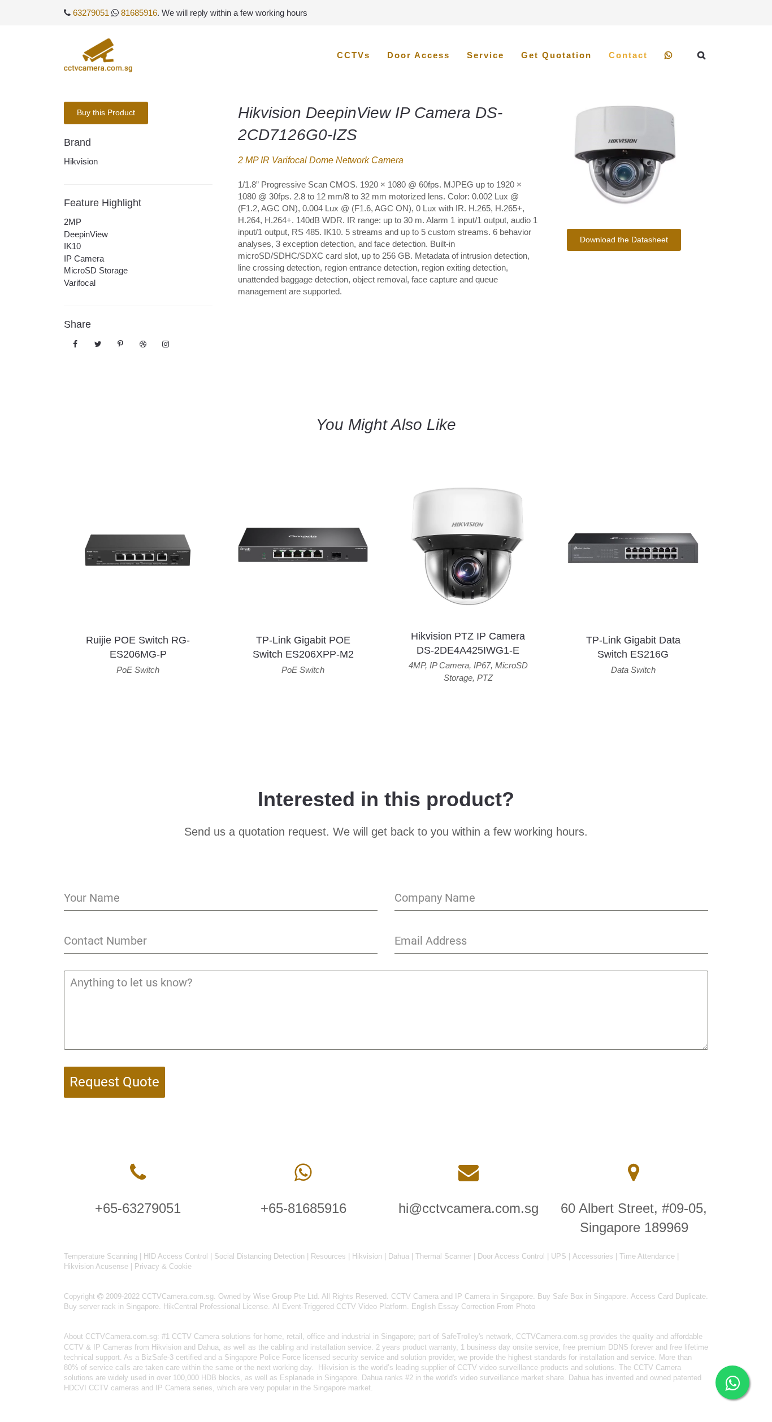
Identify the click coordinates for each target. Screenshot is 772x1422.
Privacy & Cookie (163, 1266)
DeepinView (86, 234)
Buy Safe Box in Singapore (581, 1296)
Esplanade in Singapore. (319, 1377)
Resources (328, 1256)
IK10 (72, 246)
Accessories (593, 1256)
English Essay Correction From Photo (473, 1306)
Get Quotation (556, 55)
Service (485, 55)
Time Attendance (647, 1256)
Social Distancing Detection (259, 1256)
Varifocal (80, 283)
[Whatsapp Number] (303, 1172)
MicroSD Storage (96, 270)
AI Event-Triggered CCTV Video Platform (339, 1306)
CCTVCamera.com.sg (121, 1336)
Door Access (418, 55)
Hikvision (81, 161)
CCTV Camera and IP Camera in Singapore (462, 1296)
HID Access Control (176, 1256)
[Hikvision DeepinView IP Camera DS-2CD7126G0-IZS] (623, 157)
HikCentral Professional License (215, 1306)
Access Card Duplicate (668, 1296)
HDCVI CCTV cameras (101, 1388)
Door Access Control (511, 1256)
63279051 (91, 13)
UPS (558, 1256)
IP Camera (84, 258)
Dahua (398, 1256)
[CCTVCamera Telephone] (138, 1172)
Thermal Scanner (443, 1256)
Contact (628, 55)
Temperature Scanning (100, 1256)
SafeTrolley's (462, 1336)
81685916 (139, 13)
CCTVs (353, 55)
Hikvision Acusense (96, 1266)
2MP (72, 222)
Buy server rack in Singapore (111, 1306)
